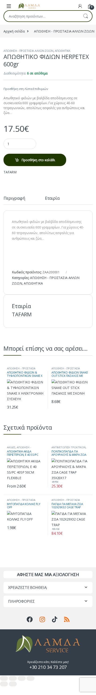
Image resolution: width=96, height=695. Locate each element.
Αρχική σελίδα (14, 31)
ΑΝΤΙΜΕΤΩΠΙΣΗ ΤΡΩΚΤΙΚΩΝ (68, 447)
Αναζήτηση (85, 16)
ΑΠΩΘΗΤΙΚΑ (63, 51)
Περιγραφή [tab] (14, 198)
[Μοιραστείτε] (22, 678)
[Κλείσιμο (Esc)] (30, 678)
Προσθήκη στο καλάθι (38, 160)
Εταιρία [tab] (52, 198)
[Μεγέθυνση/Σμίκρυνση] (4, 678)
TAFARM (10, 172)
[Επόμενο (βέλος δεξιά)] (13, 683)
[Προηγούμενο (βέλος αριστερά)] (4, 683)
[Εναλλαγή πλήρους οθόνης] (13, 678)
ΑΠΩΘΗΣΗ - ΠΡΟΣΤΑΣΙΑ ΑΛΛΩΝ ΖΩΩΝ (28, 51)
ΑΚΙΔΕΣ (11, 447)
